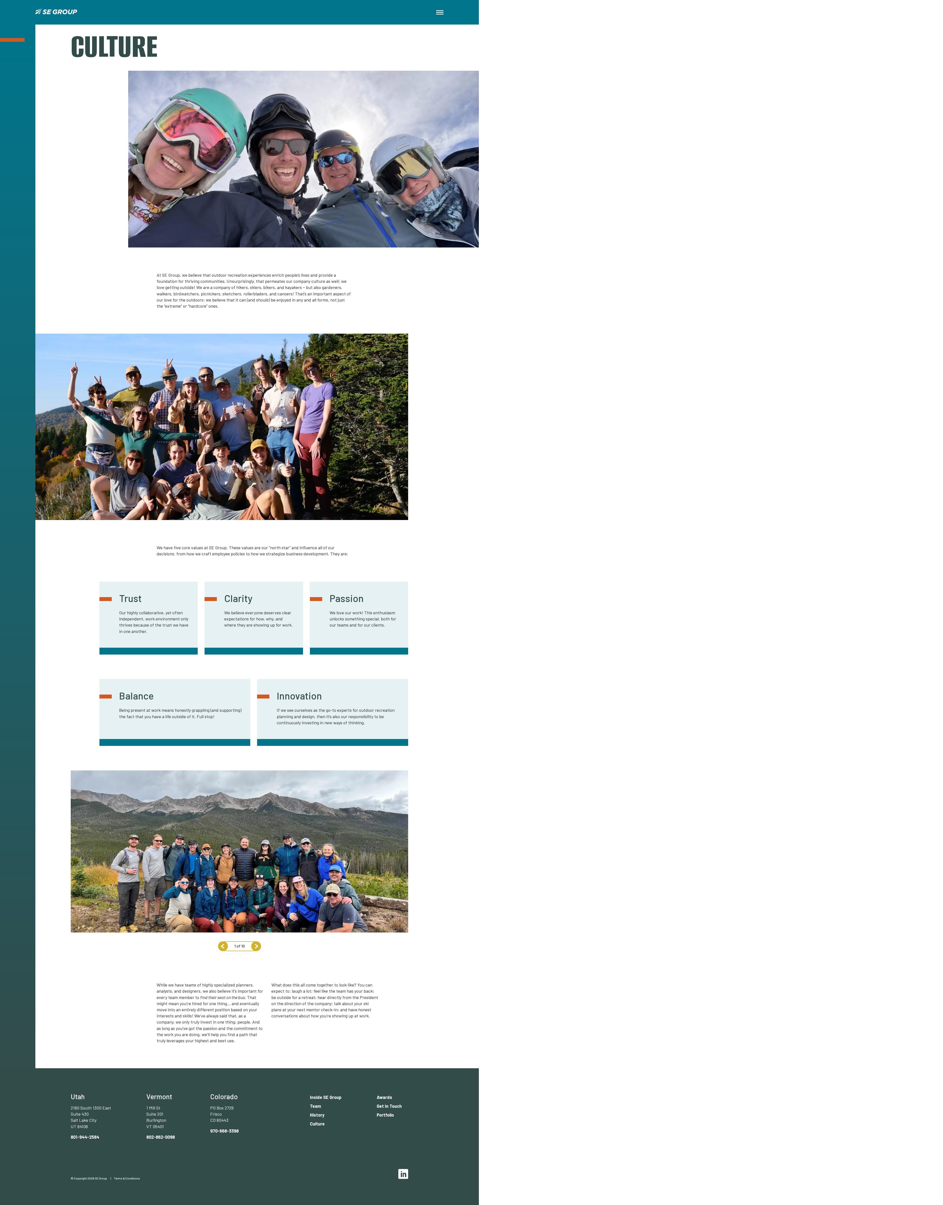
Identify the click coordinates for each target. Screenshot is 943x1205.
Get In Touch (389, 1106)
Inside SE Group (325, 1097)
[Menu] (440, 12)
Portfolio (385, 1115)
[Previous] (223, 946)
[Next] (256, 946)
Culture (317, 1123)
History (317, 1115)
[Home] (56, 12)
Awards (384, 1097)
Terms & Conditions (127, 1178)
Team (315, 1106)
